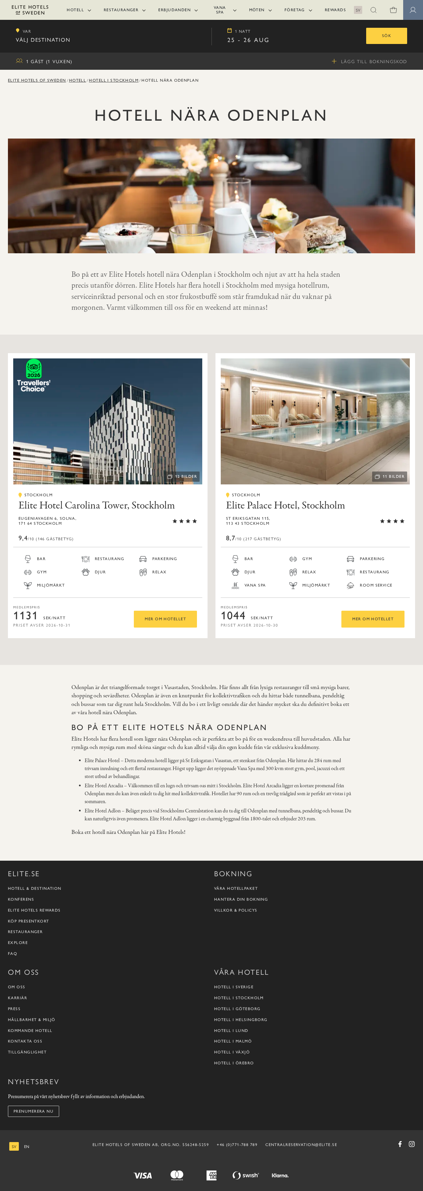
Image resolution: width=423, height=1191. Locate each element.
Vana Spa (220, 10)
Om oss (16, 987)
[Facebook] (400, 1144)
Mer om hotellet (165, 619)
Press (14, 1008)
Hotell (75, 10)
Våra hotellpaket (236, 888)
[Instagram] (411, 1144)
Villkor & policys (235, 910)
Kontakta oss (25, 1041)
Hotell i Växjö (232, 1052)
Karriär (17, 998)
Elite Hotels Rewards (34, 910)
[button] (373, 10)
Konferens (21, 899)
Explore (18, 942)
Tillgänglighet (27, 1052)
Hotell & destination (34, 888)
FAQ (12, 953)
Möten (257, 10)
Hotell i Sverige (233, 987)
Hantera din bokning (241, 899)
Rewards (335, 10)
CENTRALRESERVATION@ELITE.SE (301, 1144)
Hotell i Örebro (234, 1063)
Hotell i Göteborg (237, 1008)
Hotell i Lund (231, 1030)
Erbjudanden (174, 10)
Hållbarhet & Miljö (32, 1019)
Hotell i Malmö (233, 1041)
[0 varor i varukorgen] (393, 10)
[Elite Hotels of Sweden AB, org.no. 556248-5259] (30, 11)
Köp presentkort (28, 921)
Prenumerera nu (34, 1111)
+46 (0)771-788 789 (237, 1144)
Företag (295, 10)
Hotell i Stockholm (113, 80)
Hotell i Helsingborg (241, 1019)
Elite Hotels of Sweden (37, 80)
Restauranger (121, 10)
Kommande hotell (30, 1030)
